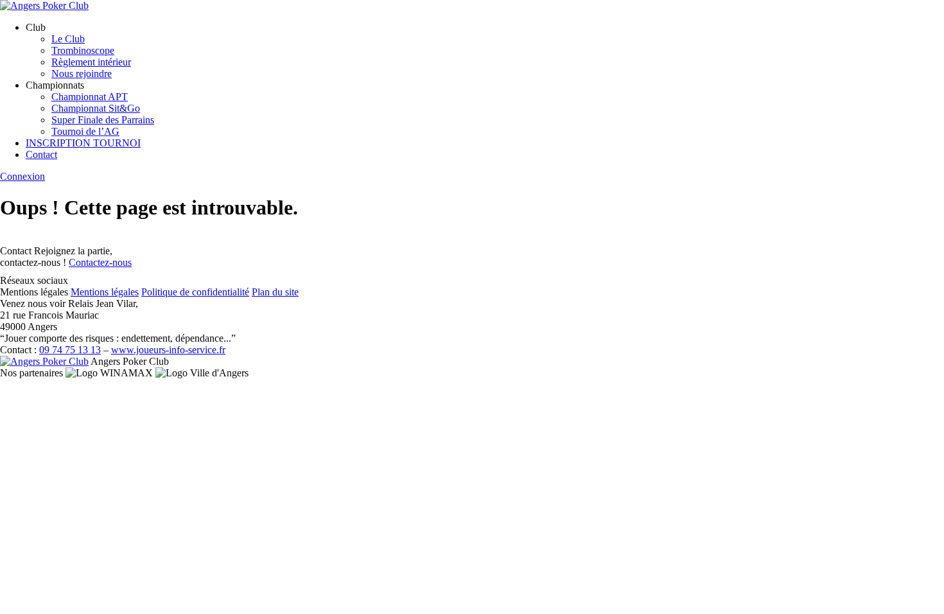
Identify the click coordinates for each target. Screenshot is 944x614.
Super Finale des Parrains (102, 119)
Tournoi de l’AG (85, 131)
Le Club (68, 38)
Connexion (22, 176)
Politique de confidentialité (195, 291)
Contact (41, 154)
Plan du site (275, 291)
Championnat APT (89, 96)
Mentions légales (105, 291)
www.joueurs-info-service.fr (168, 349)
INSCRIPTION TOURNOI (83, 142)
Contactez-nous (100, 262)
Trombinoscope (82, 50)
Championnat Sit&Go (95, 108)
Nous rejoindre (81, 73)
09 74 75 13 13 (70, 349)
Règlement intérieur (91, 62)
